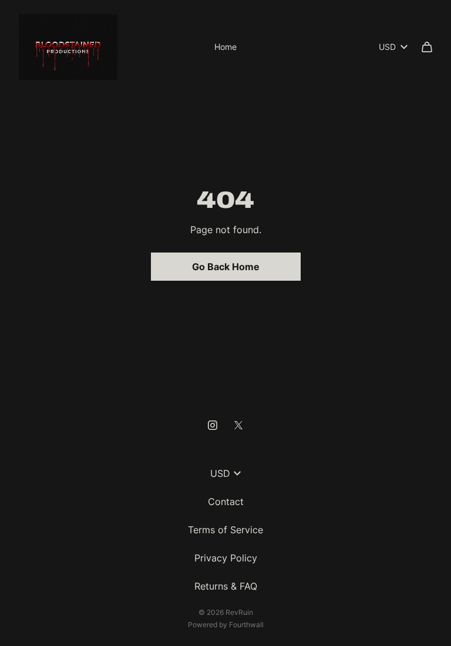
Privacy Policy (225, 558)
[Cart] (427, 47)
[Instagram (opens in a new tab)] (213, 425)
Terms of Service (225, 530)
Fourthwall (246, 624)
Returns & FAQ (225, 586)
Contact (226, 501)
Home (225, 47)
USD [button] (387, 47)
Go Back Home (226, 266)
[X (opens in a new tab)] (238, 425)
